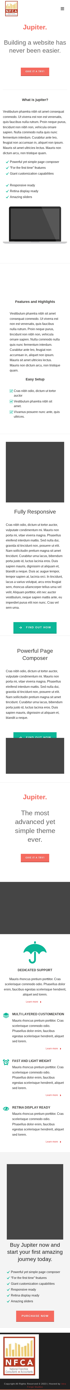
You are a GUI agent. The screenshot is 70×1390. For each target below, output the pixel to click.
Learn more (32, 1001)
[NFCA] (19, 1356)
